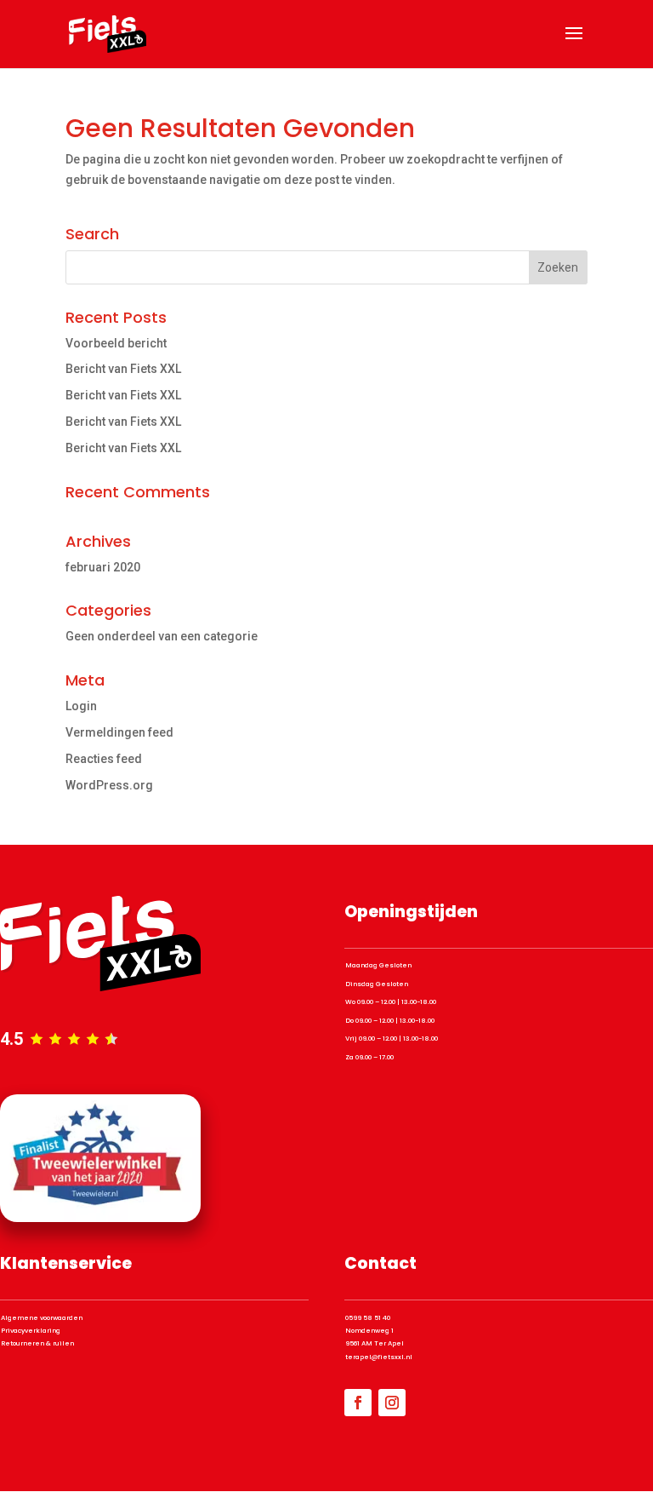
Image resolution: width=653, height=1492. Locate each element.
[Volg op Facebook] (358, 1402)
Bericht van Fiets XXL (123, 369)
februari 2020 (102, 567)
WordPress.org (109, 785)
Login (81, 706)
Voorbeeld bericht (116, 343)
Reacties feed (103, 759)
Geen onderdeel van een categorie (161, 636)
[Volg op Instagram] (392, 1402)
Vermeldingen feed (119, 732)
